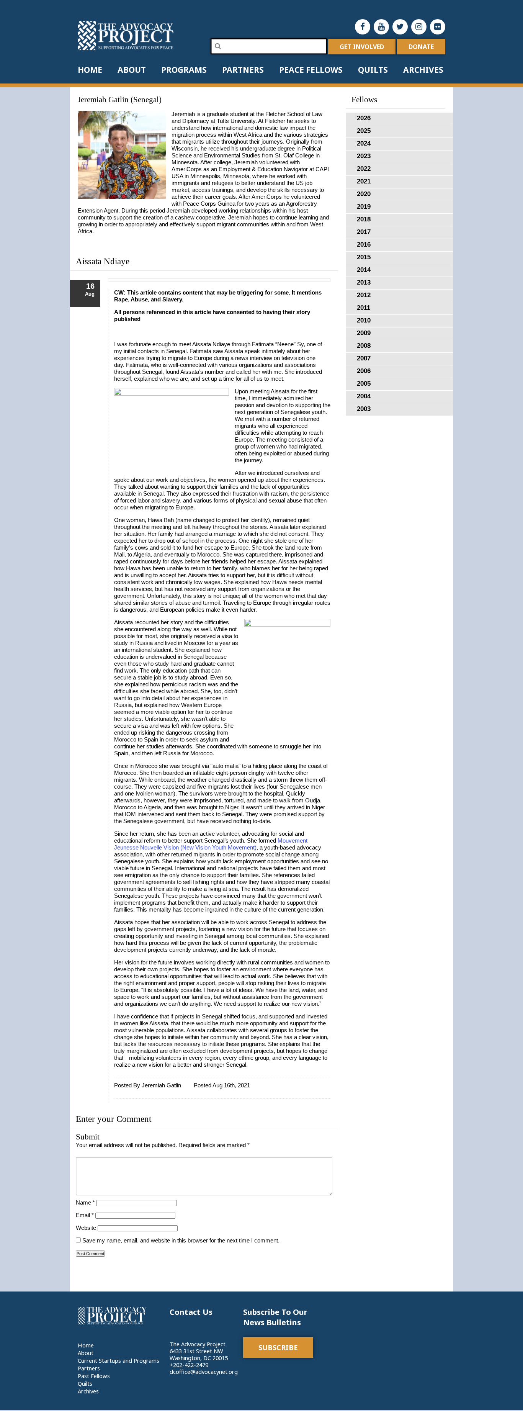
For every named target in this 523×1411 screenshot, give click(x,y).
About (132, 69)
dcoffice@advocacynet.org (204, 1371)
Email (85, 1215)
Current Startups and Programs (118, 1360)
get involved (362, 47)
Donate (421, 47)
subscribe (278, 1347)
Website (86, 1228)
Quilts (373, 69)
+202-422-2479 (189, 1364)
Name (85, 1203)
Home (90, 69)
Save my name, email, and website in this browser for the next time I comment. (180, 1240)
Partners (243, 69)
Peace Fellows (311, 69)
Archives (423, 69)
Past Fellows (94, 1376)
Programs (184, 69)
